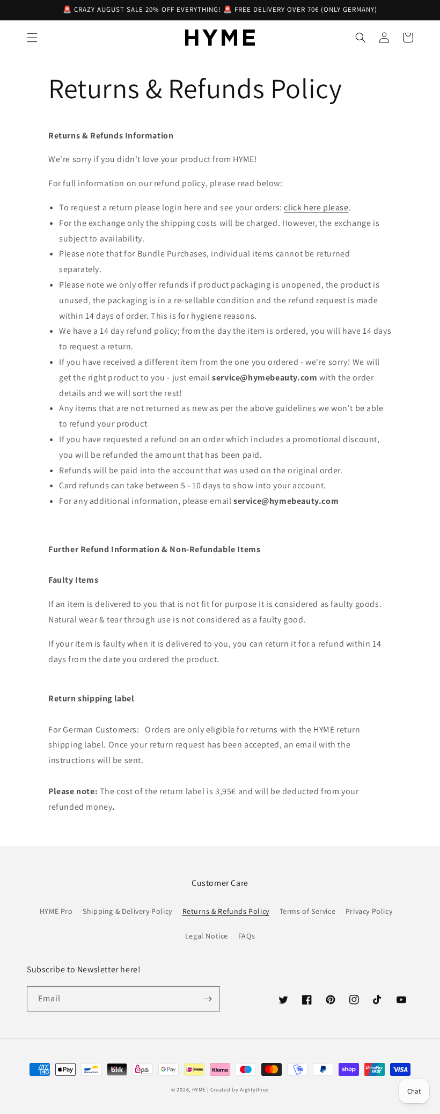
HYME (199, 1089)
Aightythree (254, 1089)
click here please (316, 207)
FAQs (246, 936)
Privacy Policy (369, 911)
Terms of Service (308, 911)
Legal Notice (206, 936)
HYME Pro (56, 911)
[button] (32, 37)
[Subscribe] (207, 999)
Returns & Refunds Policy (225, 911)
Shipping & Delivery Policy (127, 911)
